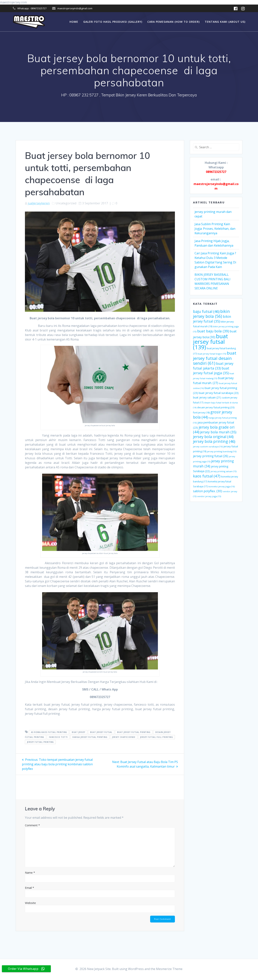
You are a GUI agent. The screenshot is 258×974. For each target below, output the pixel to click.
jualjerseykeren (39, 203)
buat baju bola (213, 331)
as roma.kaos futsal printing (49, 732)
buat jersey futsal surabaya (219, 393)
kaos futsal (206, 476)
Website (30, 903)
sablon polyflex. (207, 491)
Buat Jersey (78, 732)
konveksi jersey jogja (222, 486)
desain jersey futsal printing (216, 407)
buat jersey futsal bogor (212, 353)
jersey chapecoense (123, 737)
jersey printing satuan (223, 471)
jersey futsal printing (40, 742)
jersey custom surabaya (208, 446)
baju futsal (206, 311)
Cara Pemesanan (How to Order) (173, 21)
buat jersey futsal (101, 732)
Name (30, 872)
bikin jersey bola (211, 314)
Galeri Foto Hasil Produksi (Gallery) (112, 21)
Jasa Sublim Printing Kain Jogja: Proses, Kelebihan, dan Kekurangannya (215, 228)
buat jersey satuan (207, 397)
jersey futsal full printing (156, 737)
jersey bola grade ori (213, 429)
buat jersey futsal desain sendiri (214, 358)
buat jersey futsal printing (134, 732)
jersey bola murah (218, 432)
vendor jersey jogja (209, 496)
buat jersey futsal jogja (211, 370)
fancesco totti (58, 737)
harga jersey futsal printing (89, 737)
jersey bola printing (214, 441)
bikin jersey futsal (212, 318)
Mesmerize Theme (169, 969)
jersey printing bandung (221, 451)
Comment (32, 825)
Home (74, 21)
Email (29, 888)
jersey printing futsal (210, 456)
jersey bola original (213, 436)
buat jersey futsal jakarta (213, 365)
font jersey (201, 412)
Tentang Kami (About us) (225, 21)
